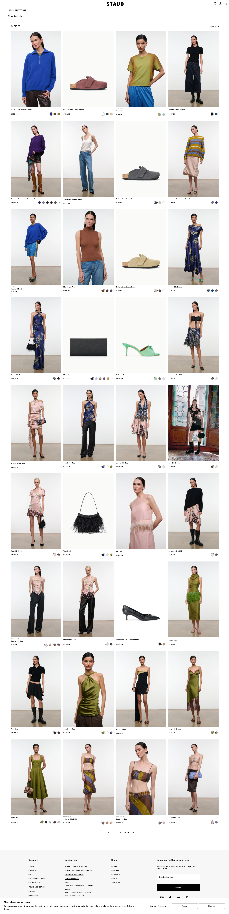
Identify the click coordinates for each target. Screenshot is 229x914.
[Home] (115, 3)
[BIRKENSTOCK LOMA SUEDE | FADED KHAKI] (141, 247)
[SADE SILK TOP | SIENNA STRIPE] (141, 777)
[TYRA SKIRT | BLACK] (36, 689)
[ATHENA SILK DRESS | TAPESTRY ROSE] (36, 423)
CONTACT (32, 870)
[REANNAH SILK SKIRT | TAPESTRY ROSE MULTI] (193, 511)
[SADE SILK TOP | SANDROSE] (193, 777)
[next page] (132, 833)
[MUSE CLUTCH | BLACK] (88, 335)
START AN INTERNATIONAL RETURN (78, 870)
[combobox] (211, 26)
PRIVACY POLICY (34, 883)
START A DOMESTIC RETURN (76, 866)
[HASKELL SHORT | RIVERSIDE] (36, 247)
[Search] (215, 3)
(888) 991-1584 (85, 892)
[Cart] (225, 4)
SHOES (114, 879)
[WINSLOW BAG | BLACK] (88, 511)
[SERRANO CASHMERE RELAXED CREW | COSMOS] (36, 159)
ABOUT (31, 866)
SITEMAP (32, 891)
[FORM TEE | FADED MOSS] (141, 69)
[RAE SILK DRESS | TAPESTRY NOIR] (193, 423)
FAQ (30, 874)
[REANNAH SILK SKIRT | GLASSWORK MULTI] (193, 335)
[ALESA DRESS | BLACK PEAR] (141, 689)
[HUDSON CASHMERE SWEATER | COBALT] (36, 69)
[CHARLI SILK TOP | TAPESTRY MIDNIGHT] (88, 423)
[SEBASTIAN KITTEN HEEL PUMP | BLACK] (141, 599)
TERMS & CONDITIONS (37, 887)
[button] (220, 3)
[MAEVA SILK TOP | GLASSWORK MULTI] (141, 423)
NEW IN (114, 866)
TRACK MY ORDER (72, 879)
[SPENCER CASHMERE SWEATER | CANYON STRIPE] (193, 159)
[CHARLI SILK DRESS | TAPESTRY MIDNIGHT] (36, 335)
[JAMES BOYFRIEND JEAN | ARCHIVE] (88, 159)
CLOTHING (115, 870)
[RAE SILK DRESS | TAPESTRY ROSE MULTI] (36, 511)
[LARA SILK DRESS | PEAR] (193, 689)
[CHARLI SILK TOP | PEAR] (88, 689)
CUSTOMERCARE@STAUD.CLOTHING (79, 885)
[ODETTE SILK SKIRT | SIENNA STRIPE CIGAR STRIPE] (88, 777)
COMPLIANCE (33, 895)
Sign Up (178, 887)
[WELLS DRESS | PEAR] (36, 777)
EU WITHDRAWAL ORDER (74, 874)
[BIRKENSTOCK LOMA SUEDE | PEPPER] (88, 69)
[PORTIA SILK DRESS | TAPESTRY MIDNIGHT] (193, 247)
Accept (185, 906)
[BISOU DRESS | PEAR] (193, 599)
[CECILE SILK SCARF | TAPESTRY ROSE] (36, 599)
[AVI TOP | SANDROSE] (141, 511)
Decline (211, 906)
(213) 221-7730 (70, 892)
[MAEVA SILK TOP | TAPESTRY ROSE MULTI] (88, 599)
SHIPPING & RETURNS (36, 879)
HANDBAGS (115, 874)
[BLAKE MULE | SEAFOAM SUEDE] (141, 335)
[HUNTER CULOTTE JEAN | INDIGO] (193, 69)
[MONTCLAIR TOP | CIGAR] (88, 247)
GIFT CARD (115, 883)
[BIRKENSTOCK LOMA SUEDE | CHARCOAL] (141, 159)
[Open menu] (3, 3)
